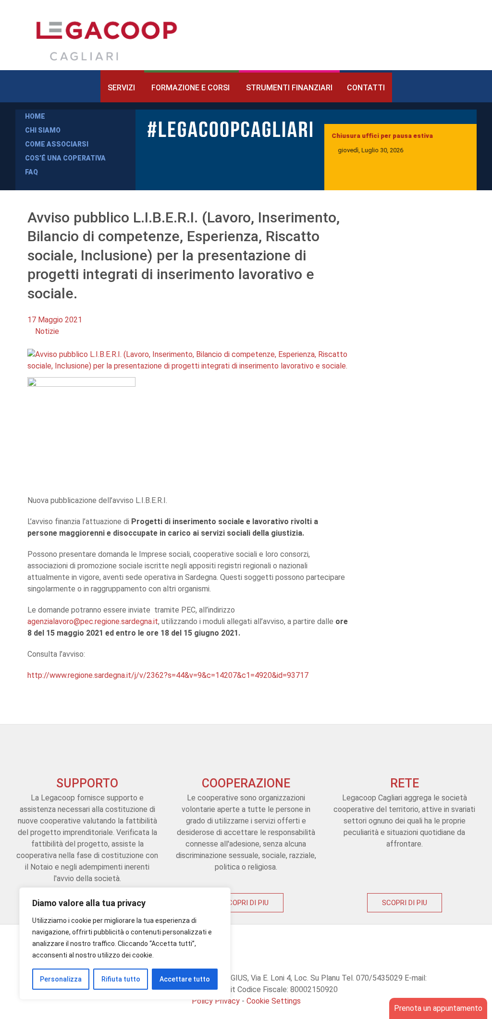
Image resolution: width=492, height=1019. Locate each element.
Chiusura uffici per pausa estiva (382, 135)
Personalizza (61, 979)
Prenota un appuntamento (438, 1008)
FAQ (31, 172)
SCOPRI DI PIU (246, 902)
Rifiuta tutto (120, 979)
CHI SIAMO (43, 130)
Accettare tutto (185, 979)
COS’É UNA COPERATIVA (65, 158)
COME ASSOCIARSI (56, 144)
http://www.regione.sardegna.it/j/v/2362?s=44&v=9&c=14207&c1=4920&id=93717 (167, 675)
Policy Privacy (216, 1001)
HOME (35, 116)
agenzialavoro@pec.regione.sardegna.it (92, 621)
